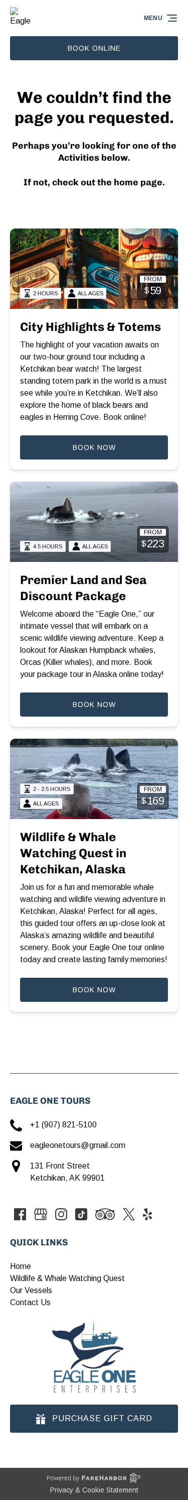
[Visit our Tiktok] (81, 1214)
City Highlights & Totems (90, 326)
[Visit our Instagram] (61, 1214)
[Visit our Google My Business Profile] (40, 1214)
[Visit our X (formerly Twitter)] (129, 1214)
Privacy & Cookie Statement (94, 1490)
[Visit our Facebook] (20, 1214)
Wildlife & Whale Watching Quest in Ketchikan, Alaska (73, 853)
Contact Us (30, 1302)
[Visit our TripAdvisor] (105, 1214)
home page (138, 182)
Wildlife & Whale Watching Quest (67, 1278)
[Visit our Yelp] (147, 1214)
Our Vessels (31, 1290)
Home (20, 1266)
